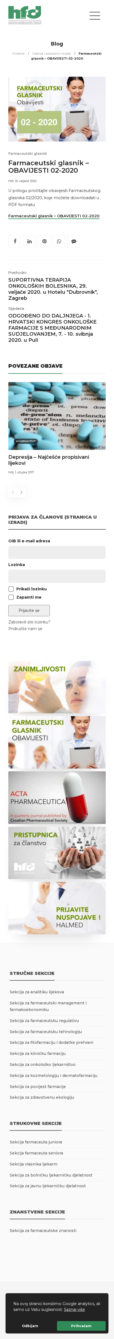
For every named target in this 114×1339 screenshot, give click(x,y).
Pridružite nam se (25, 628)
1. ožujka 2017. (24, 472)
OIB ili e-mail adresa (29, 540)
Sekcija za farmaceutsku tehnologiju (46, 1031)
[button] (87, 1310)
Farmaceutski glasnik (27, 153)
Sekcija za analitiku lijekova (37, 991)
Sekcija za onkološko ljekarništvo (43, 1064)
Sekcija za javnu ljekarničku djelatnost (48, 1185)
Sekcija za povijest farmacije (38, 1086)
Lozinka (16, 564)
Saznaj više (74, 1309)
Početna (18, 53)
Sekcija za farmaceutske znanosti (43, 1230)
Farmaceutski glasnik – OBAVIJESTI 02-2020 (54, 216)
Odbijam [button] (30, 1326)
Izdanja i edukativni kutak (51, 53)
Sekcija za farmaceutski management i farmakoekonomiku (48, 1006)
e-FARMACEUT (26, 440)
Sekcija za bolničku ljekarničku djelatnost (51, 1175)
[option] (57, 429)
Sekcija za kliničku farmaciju (38, 1053)
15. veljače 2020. (26, 181)
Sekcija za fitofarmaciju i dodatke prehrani (51, 1042)
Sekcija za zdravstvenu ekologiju (42, 1097)
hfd (11, 181)
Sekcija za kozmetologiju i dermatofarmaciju (53, 1075)
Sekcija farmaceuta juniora (36, 1142)
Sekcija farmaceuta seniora (36, 1153)
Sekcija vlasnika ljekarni (33, 1164)
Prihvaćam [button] (81, 1326)
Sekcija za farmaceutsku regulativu (44, 1020)
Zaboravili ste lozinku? (29, 622)
